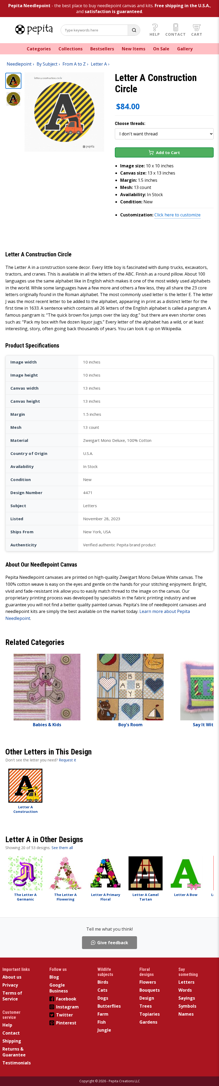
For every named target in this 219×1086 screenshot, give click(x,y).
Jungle (104, 1030)
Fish (101, 1022)
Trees (145, 1006)
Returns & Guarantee (14, 1052)
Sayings (186, 998)
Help (155, 34)
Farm (102, 1014)
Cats (102, 990)
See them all (62, 847)
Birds (102, 982)
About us (11, 977)
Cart (196, 34)
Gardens (148, 1022)
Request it (67, 759)
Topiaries (149, 1014)
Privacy (10, 985)
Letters (186, 982)
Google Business (58, 988)
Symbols (187, 1006)
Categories (39, 49)
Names (186, 1014)
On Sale (161, 49)
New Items (133, 49)
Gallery (185, 49)
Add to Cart (168, 152)
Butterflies (109, 1006)
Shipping (11, 1041)
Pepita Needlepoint (29, 6)
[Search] (134, 30)
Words (185, 990)
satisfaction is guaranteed (113, 11)
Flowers (147, 982)
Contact (175, 34)
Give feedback (112, 943)
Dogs (102, 998)
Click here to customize (177, 215)
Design (146, 998)
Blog (54, 977)
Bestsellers (102, 49)
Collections (70, 49)
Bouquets (149, 990)
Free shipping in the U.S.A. (182, 6)
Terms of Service (12, 996)
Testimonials (16, 1063)
